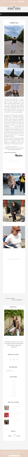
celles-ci (16, 135)
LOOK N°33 (16, 420)
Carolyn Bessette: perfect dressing (11, 197)
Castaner (12, 126)
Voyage (14, 387)
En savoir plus (13, 455)
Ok (18, 455)
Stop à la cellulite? (16, 406)
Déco (14, 385)
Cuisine (14, 390)
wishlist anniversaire (8, 223)
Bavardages (14, 395)
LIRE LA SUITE (14, 348)
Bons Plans (14, 393)
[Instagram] (19, 1)
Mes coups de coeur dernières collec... (12, 249)
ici (20, 149)
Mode (14, 20)
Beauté (14, 382)
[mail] (22, 1)
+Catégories (12, 1)
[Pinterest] (21, 1)
